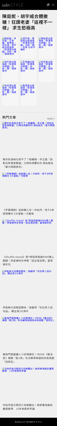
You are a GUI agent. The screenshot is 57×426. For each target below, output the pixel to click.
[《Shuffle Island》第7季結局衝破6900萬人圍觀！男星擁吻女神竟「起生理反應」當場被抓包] (28, 236)
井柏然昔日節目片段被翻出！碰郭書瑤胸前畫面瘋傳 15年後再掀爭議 (28, 406)
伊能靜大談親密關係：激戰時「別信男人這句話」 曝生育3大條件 (28, 309)
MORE (50, 119)
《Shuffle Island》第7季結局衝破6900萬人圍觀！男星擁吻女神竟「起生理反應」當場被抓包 (28, 260)
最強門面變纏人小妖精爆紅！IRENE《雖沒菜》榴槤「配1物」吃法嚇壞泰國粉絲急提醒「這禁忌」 (28, 357)
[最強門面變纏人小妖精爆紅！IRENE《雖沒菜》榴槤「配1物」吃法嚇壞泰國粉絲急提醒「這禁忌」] (28, 334)
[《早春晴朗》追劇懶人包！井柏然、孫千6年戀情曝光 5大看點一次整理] (28, 189)
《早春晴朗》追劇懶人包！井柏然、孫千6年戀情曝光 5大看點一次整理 (28, 211)
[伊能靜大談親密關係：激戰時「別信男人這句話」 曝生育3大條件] (28, 287)
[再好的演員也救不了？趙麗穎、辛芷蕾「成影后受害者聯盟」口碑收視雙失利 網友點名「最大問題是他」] (28, 139)
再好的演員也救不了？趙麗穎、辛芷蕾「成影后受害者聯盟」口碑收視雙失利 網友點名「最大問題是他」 (28, 162)
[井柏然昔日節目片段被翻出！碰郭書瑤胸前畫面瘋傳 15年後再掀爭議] (28, 384)
